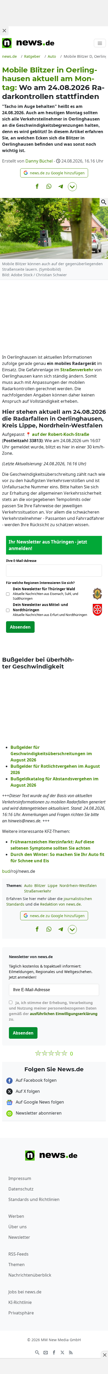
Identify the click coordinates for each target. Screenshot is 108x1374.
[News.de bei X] (62, 1352)
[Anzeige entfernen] (104, 1355)
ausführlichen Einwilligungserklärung (64, 1013)
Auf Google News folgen (39, 1102)
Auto (28, 885)
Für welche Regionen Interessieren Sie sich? (42, 583)
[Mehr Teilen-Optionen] (72, 186)
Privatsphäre (21, 1313)
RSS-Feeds (18, 1254)
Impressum (19, 1178)
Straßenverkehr (37, 891)
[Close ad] (4, 30)
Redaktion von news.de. (61, 904)
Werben (16, 1216)
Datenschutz (21, 1189)
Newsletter (19, 1237)
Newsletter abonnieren (38, 1113)
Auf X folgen (27, 1091)
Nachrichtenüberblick (29, 1275)
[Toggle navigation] (100, 43)
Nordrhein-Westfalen (78, 885)
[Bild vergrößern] (104, 202)
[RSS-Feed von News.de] (71, 1352)
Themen (16, 1264)
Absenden (20, 627)
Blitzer (40, 885)
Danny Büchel (39, 161)
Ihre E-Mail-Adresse (23, 560)
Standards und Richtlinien (34, 1199)
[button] (54, 172)
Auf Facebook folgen (36, 1080)
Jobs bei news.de (24, 1292)
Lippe (52, 885)
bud (6, 871)
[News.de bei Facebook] (54, 1352)
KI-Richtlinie (20, 1302)
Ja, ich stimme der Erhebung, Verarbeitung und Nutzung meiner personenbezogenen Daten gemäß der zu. (53, 1011)
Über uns (17, 1227)
